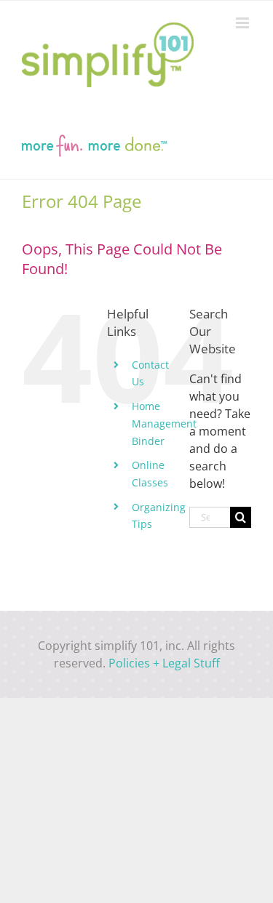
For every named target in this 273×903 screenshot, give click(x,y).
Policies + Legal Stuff (164, 663)
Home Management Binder (164, 423)
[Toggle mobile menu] (243, 23)
